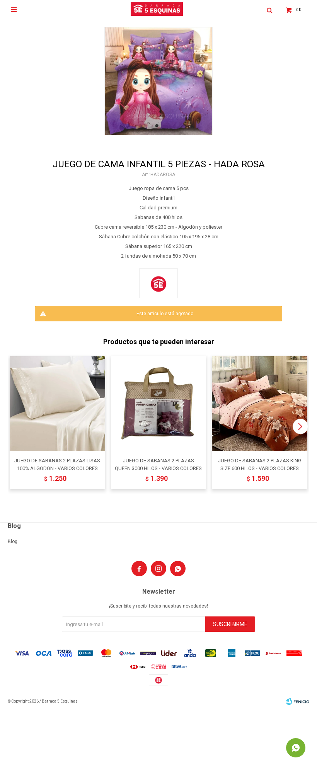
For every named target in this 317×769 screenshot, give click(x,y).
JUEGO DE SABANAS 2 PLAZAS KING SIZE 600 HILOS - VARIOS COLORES (260, 464)
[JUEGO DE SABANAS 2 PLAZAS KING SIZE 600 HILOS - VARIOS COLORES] (259, 404)
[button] (300, 426)
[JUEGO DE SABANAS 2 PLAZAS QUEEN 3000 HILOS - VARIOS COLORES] (158, 404)
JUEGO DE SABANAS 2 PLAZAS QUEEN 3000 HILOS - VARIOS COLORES (158, 464)
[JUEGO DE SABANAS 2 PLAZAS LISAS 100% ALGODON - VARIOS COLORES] (57, 404)
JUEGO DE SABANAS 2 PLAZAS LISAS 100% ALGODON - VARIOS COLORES (57, 464)
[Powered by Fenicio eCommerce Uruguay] (297, 701)
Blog (12, 541)
